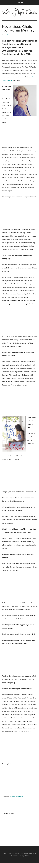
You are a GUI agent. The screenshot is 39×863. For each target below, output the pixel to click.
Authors (12, 797)
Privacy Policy (23, 856)
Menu (21, 3)
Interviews (19, 797)
